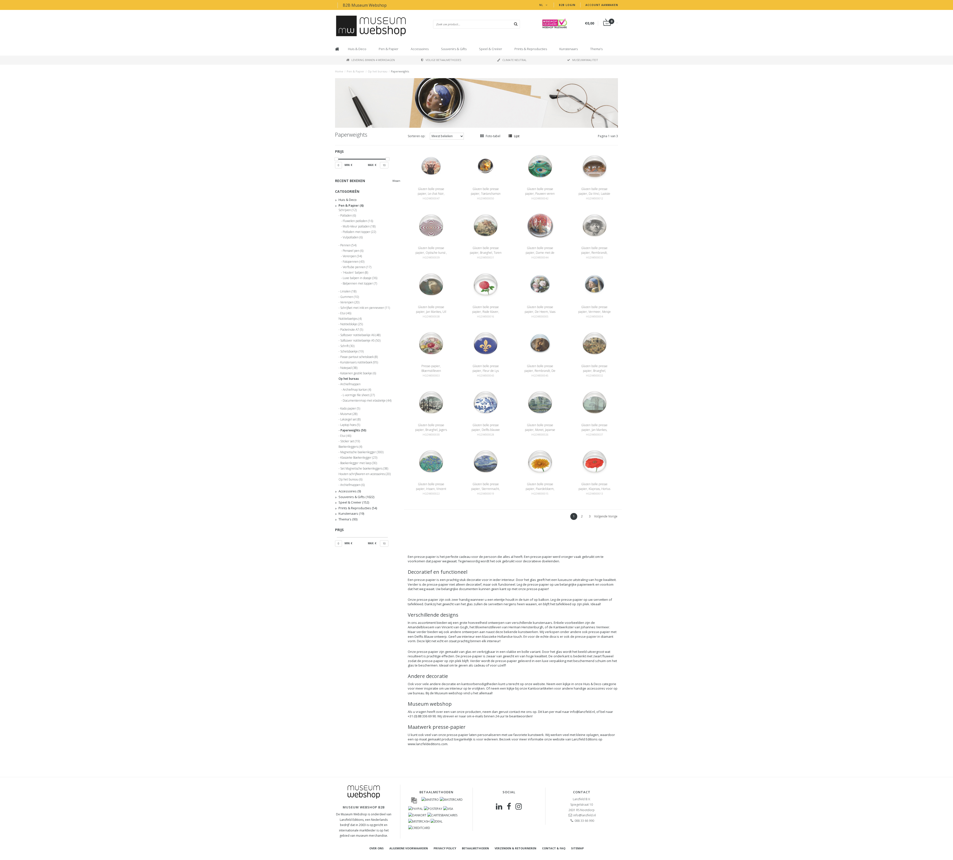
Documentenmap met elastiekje (367, 401)
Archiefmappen (350, 384)
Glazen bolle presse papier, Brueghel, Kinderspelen (594, 371)
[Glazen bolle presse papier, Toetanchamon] (485, 166)
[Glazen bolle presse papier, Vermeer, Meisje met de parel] (594, 284)
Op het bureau (377, 71)
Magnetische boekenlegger (361, 452)
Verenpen (352, 256)
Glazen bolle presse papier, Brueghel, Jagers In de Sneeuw (431, 430)
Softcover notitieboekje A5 (360, 341)
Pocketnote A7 (351, 330)
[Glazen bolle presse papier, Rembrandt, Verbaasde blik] (594, 225)
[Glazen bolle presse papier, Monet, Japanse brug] (540, 402)
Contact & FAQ (553, 848)
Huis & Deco (357, 49)
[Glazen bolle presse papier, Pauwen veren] (540, 166)
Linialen (348, 291)
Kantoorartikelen (540, 688)
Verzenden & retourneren (515, 848)
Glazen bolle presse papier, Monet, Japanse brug (540, 430)
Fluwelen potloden (358, 221)
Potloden (348, 216)
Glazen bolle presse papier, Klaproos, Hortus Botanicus (594, 489)
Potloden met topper (359, 232)
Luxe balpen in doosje (360, 278)
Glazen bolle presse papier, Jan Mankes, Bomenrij (594, 430)
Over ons (376, 848)
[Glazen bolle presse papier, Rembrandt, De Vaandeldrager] (540, 343)
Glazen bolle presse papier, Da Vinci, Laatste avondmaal (594, 193)
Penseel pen (353, 251)
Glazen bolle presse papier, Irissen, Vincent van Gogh (431, 489)
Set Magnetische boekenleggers (364, 469)
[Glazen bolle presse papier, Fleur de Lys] (485, 343)
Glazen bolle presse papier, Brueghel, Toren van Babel (486, 252)
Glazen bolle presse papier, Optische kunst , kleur (431, 252)
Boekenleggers (350, 447)
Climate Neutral (514, 60)
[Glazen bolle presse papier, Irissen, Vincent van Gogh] (431, 461)
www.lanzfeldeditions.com (427, 744)
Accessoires (420, 49)
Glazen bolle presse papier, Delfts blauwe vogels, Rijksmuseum (486, 430)
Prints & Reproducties (530, 49)
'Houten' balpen (355, 273)
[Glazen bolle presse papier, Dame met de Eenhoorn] (540, 225)
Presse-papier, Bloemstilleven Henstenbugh (431, 371)
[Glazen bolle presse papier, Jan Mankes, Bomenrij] (594, 402)
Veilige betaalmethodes (443, 60)
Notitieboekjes (350, 319)
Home (339, 71)
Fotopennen (353, 262)
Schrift (347, 346)
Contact (581, 792)
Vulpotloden (353, 237)
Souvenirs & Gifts (454, 49)
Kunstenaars (568, 49)
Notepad (348, 368)
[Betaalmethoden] (414, 800)
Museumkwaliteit (585, 60)
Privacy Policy (445, 848)
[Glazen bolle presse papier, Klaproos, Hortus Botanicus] (594, 461)
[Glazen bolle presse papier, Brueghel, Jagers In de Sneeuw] (431, 402)
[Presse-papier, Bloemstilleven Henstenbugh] (431, 343)
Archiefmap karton (357, 390)
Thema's (596, 49)
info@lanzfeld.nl (582, 711)
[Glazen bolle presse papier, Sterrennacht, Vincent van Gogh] (485, 461)
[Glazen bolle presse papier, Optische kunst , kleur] (431, 225)
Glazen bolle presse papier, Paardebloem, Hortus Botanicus (540, 489)
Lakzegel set (350, 419)
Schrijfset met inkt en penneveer (365, 308)
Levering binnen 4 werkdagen (373, 60)
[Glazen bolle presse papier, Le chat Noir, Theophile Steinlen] (431, 166)
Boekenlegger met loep (358, 463)
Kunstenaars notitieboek (359, 362)
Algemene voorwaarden (408, 848)
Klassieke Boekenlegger (358, 458)
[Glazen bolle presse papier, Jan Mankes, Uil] (431, 284)
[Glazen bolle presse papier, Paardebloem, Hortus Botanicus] (540, 461)
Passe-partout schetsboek (359, 357)
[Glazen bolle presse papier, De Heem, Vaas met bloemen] (540, 284)
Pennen (348, 245)
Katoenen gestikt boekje (358, 373)
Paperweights (400, 71)
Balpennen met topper (360, 284)
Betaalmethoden (475, 848)
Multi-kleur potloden (359, 226)
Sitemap (577, 848)
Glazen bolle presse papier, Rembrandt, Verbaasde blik (594, 252)
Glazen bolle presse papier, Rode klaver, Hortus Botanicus (485, 312)
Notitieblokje (351, 324)
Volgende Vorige (605, 516)
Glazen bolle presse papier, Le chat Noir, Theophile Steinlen (431, 193)
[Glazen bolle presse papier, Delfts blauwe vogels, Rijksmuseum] (485, 402)
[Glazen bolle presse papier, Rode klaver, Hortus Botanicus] (485, 284)
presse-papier (425, 556)
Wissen (396, 181)
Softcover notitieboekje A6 (360, 335)
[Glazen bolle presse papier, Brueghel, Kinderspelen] (594, 343)
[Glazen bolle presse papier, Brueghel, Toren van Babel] (485, 225)
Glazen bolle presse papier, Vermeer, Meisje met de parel (594, 312)
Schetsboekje (352, 351)
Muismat (348, 414)
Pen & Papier (388, 49)
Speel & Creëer (490, 49)
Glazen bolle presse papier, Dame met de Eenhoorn (540, 252)
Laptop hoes (350, 425)
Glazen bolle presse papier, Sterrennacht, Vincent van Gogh (485, 489)
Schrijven (348, 210)
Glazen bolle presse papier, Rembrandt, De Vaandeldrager (539, 371)
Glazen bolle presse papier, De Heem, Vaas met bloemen (540, 312)
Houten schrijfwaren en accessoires (365, 474)
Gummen (349, 297)
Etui (345, 313)
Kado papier (350, 409)
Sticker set (350, 441)
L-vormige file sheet (359, 395)
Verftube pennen (357, 267)
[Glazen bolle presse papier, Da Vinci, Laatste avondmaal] (594, 166)
